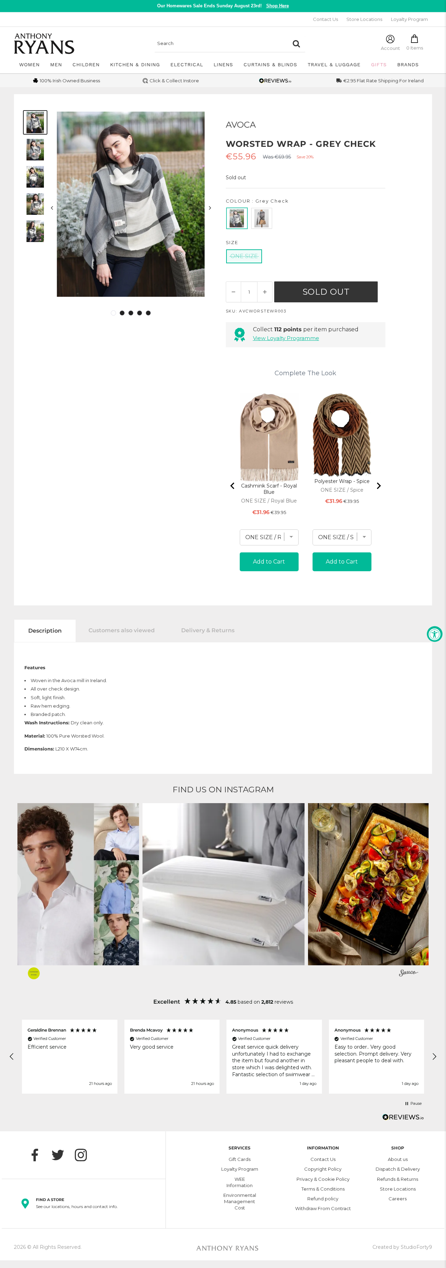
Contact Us (325, 19)
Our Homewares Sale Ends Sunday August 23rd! (223, 5)
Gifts (379, 64)
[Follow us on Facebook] (38, 1155)
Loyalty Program (409, 19)
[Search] (296, 43)
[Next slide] (378, 486)
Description (45, 630)
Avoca (241, 125)
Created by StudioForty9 (402, 1247)
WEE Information (239, 1182)
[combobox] (221, 43)
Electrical (186, 64)
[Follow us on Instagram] (84, 1155)
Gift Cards (240, 1159)
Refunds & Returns (397, 1179)
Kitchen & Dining (135, 64)
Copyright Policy (322, 1169)
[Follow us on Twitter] (61, 1155)
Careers (398, 1198)
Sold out (326, 292)
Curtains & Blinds (270, 64)
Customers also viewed (122, 630)
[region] (223, 1057)
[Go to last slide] (233, 486)
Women (29, 64)
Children (86, 64)
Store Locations (364, 19)
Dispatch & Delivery (398, 1169)
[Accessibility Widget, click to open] (435, 634)
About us (398, 1159)
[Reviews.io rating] (275, 80)
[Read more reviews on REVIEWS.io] (403, 1119)
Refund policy (322, 1198)
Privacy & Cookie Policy (323, 1179)
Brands (408, 64)
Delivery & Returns (207, 630)
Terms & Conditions (323, 1189)
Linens (223, 64)
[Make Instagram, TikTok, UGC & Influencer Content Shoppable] (408, 974)
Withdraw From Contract (323, 1208)
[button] (224, 884)
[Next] (209, 207)
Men (56, 64)
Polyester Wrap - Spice (342, 481)
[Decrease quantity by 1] (233, 292)
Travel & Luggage (334, 64)
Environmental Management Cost (239, 1201)
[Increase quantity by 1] (264, 292)
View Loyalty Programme (286, 338)
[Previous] (52, 207)
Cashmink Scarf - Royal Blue (269, 489)
